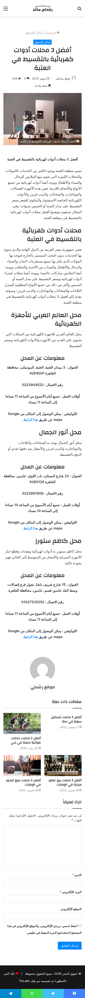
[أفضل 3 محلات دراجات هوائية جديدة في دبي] (22, 723)
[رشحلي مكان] (42, 8)
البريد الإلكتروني (71, 892)
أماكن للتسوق (34, 32)
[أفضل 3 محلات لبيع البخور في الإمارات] (22, 765)
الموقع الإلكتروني (71, 909)
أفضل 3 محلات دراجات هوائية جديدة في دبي (26, 740)
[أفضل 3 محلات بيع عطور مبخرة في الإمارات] (63, 765)
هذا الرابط (31, 419)
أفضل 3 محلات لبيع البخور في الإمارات (23, 782)
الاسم (77, 875)
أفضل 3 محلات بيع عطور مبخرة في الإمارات (65, 782)
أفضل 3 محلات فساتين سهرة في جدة (66, 719)
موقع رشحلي (63, 78)
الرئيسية (51, 32)
